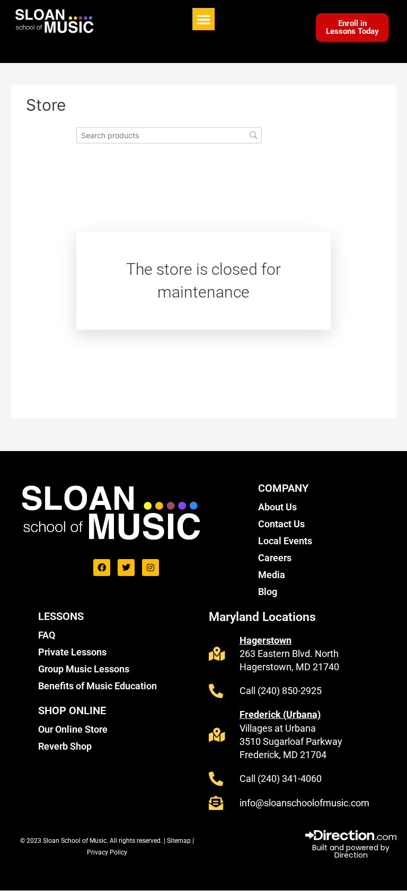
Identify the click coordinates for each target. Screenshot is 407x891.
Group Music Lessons (83, 668)
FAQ (46, 635)
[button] (203, 19)
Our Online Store (73, 729)
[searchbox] (169, 135)
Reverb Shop (65, 746)
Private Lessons (72, 652)
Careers (274, 557)
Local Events (285, 540)
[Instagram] (150, 567)
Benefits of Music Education (97, 685)
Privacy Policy (107, 852)
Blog (267, 591)
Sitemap (179, 840)
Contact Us (281, 523)
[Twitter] (126, 567)
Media (271, 574)
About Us (277, 506)
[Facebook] (101, 567)
